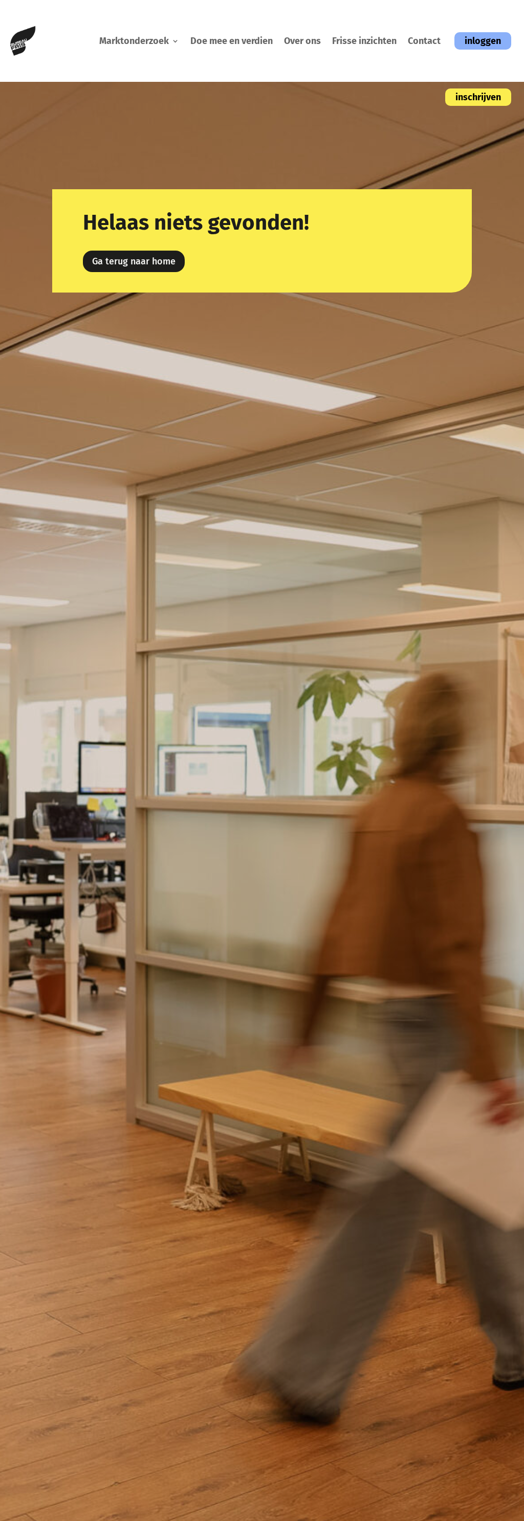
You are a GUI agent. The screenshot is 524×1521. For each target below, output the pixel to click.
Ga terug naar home (134, 261)
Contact (424, 41)
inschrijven (478, 97)
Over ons (302, 41)
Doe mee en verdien (231, 41)
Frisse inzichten (364, 41)
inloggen (483, 41)
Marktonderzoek (134, 41)
